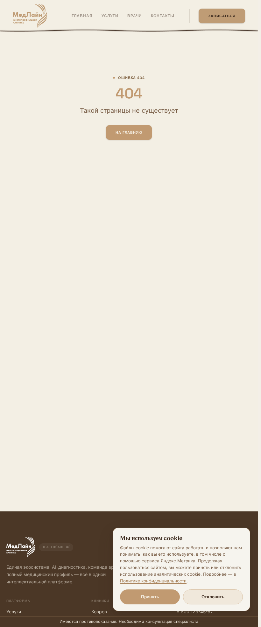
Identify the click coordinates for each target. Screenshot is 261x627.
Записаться (222, 16)
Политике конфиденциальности (153, 580)
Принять (150, 596)
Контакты (162, 15)
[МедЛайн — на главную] (30, 16)
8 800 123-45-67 (195, 611)
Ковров (99, 611)
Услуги (13, 611)
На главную (129, 132)
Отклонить (212, 596)
